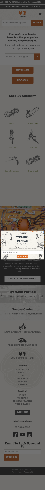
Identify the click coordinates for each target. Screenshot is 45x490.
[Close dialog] (43, 232)
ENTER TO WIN (23, 256)
